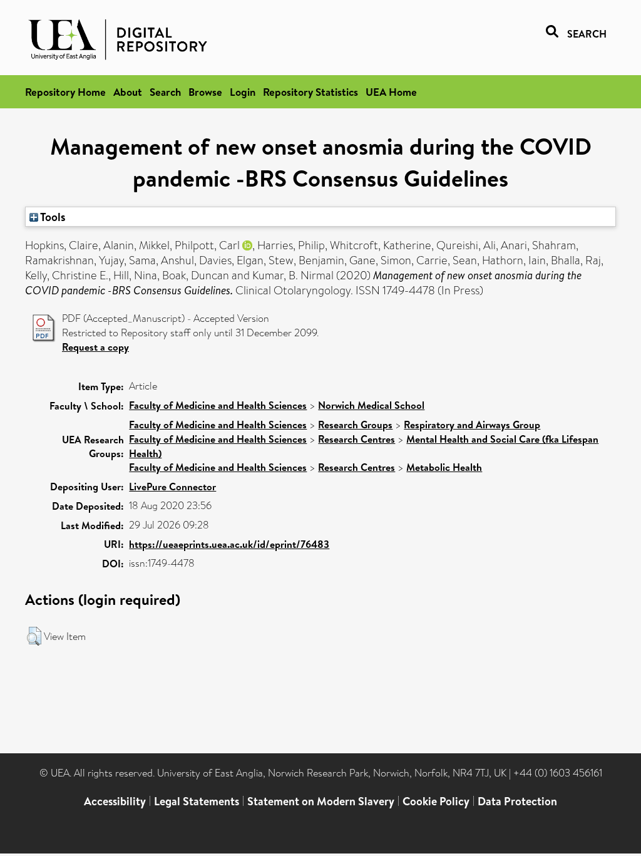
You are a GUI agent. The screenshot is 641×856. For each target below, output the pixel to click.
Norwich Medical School (371, 405)
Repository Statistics (310, 92)
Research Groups (355, 424)
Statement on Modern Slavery (320, 801)
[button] (34, 636)
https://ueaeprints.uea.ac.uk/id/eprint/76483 (229, 544)
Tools (52, 217)
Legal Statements (196, 801)
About (127, 92)
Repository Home (65, 92)
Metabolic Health (444, 467)
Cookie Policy (436, 801)
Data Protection (517, 801)
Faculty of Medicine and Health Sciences (218, 405)
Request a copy (95, 347)
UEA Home (391, 92)
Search (165, 92)
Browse (205, 92)
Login (242, 92)
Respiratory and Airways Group (472, 424)
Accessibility (115, 801)
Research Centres (356, 439)
